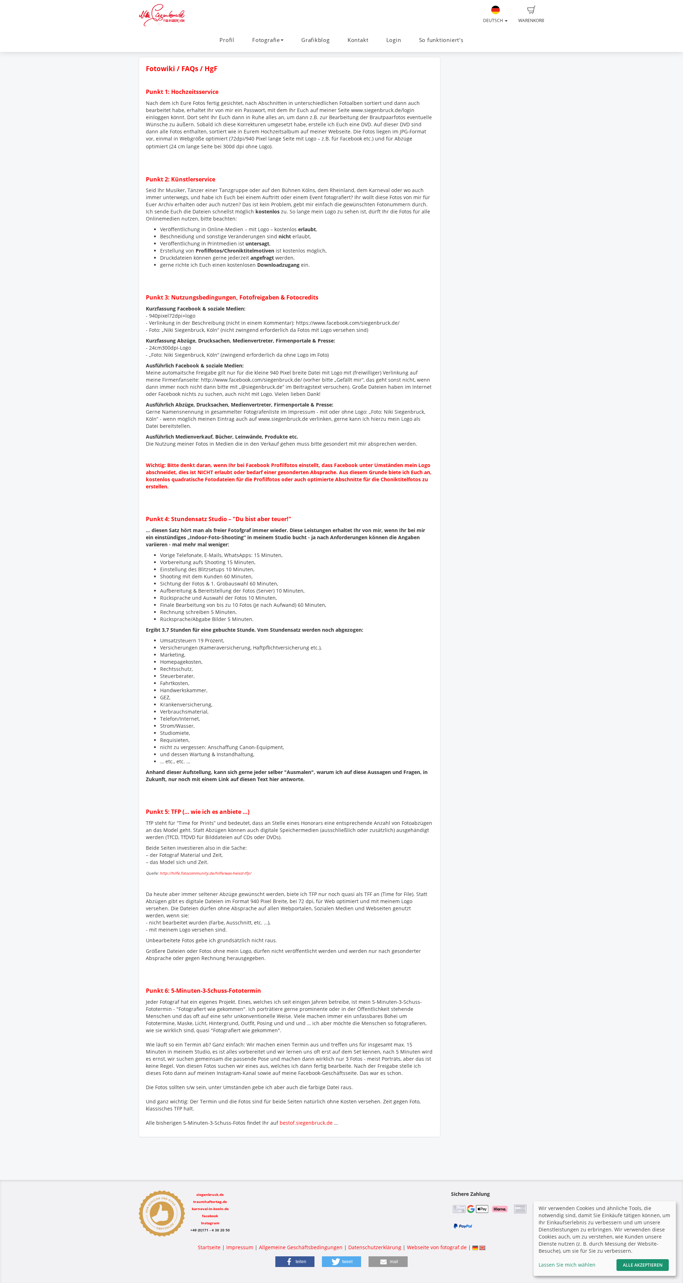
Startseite (209, 1247)
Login (393, 40)
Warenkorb (531, 20)
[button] (294, 1261)
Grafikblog (315, 40)
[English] (482, 1247)
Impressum (239, 1247)
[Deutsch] (475, 1247)
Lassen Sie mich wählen (567, 1264)
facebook (210, 1215)
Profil (226, 40)
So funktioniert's (441, 40)
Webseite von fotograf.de (437, 1247)
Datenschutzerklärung (374, 1247)
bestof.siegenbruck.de (306, 1122)
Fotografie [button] (266, 40)
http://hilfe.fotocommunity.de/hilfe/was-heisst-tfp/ (205, 873)
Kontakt (358, 40)
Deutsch (493, 20)
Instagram (210, 1222)
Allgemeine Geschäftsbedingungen (301, 1247)
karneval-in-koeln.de (210, 1208)
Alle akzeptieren (642, 1265)
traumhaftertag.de (210, 1201)
